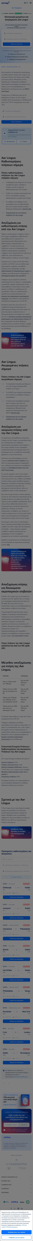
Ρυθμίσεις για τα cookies (16, 1237)
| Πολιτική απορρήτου (12, 1227)
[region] (16, 1225)
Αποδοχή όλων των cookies (16, 1232)
